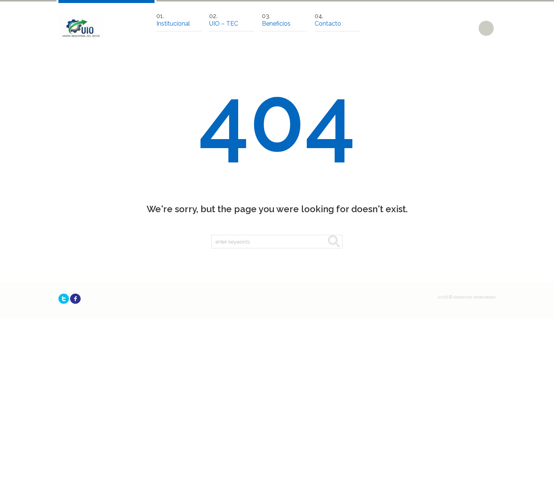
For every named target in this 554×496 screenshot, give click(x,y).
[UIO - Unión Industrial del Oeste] (81, 26)
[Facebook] (75, 299)
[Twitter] (63, 299)
